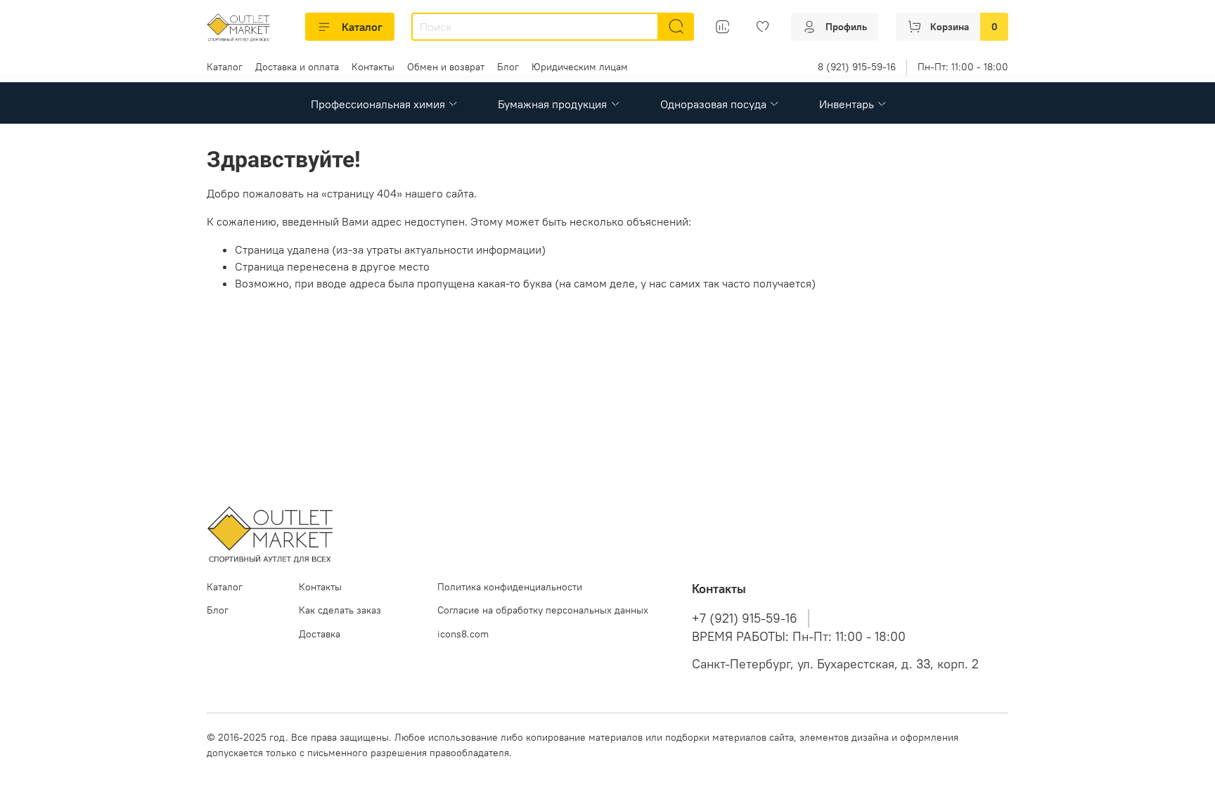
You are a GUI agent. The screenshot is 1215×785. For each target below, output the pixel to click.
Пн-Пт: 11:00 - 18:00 (963, 66)
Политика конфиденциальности (509, 586)
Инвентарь (846, 104)
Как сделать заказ (340, 610)
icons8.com (463, 634)
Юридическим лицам (580, 66)
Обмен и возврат (445, 66)
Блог (508, 66)
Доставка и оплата (297, 66)
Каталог (362, 27)
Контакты (373, 66)
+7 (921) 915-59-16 (744, 618)
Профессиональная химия (378, 104)
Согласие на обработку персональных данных (542, 610)
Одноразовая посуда (713, 104)
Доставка (319, 634)
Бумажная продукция (552, 104)
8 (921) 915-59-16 (857, 66)
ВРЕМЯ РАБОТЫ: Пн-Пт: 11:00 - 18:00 (799, 636)
